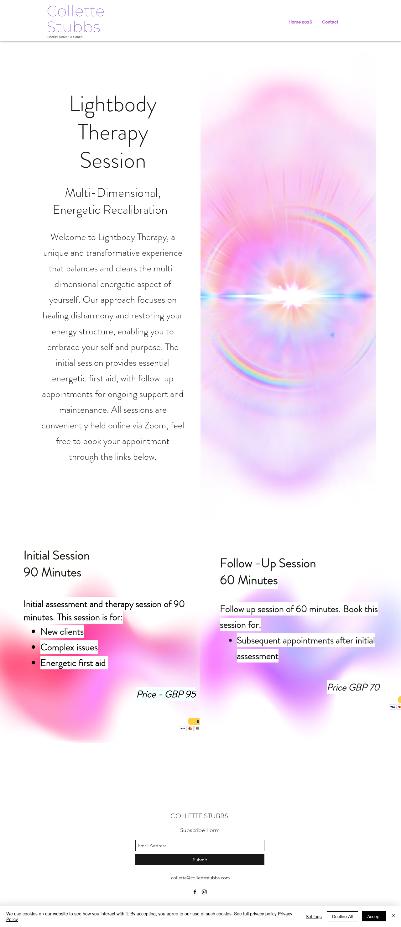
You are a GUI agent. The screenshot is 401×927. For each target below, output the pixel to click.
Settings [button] (314, 916)
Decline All (342, 916)
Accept (374, 916)
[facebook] (195, 892)
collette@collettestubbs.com (200, 878)
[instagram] (204, 892)
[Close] (393, 916)
